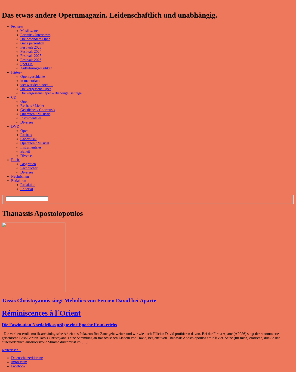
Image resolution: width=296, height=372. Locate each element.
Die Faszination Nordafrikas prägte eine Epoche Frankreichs (59, 324)
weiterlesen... (11, 350)
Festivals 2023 (30, 47)
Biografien (28, 164)
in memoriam (30, 81)
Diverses (26, 122)
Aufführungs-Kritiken (36, 68)
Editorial (26, 189)
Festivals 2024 (30, 51)
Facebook (18, 366)
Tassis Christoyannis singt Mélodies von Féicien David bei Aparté (79, 301)
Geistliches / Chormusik (37, 110)
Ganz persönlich (32, 43)
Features (17, 26)
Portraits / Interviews (35, 35)
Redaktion (19, 181)
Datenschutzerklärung (27, 358)
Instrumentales (30, 118)
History (17, 72)
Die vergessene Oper (35, 89)
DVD (15, 126)
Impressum (19, 362)
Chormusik (28, 139)
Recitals (26, 135)
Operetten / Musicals (35, 114)
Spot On (26, 64)
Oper (24, 101)
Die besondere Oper (35, 39)
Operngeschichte (32, 76)
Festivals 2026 (30, 60)
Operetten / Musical (34, 143)
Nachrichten (20, 176)
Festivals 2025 (30, 56)
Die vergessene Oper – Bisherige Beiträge (51, 93)
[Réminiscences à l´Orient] (33, 291)
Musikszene (29, 31)
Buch (15, 160)
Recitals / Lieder (32, 106)
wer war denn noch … (36, 85)
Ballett (25, 151)
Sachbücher (28, 168)
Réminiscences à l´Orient (41, 313)
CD (14, 97)
